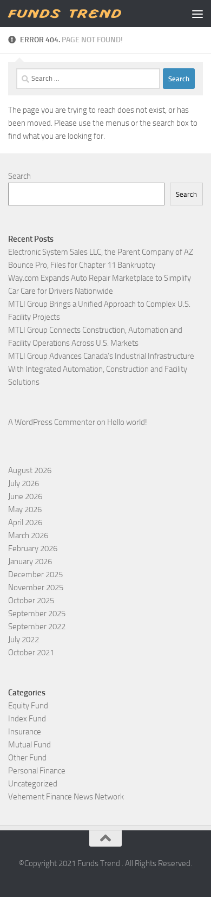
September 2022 (36, 626)
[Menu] (197, 13)
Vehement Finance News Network (66, 797)
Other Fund (27, 758)
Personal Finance (36, 771)
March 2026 (28, 535)
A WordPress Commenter (51, 422)
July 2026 (23, 483)
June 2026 (25, 496)
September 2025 (36, 613)
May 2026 (25, 509)
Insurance (24, 732)
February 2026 (32, 548)
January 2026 (30, 561)
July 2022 (23, 639)
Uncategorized (32, 784)
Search (19, 176)
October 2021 (31, 652)
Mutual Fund (29, 745)
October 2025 (31, 600)
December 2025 (35, 574)
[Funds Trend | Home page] (83, 13)
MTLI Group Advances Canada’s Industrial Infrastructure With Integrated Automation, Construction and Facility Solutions (101, 369)
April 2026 (25, 522)
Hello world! (127, 422)
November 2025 (35, 587)
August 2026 (29, 470)
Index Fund (27, 719)
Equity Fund (28, 706)
